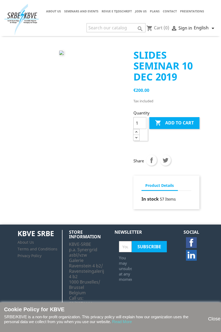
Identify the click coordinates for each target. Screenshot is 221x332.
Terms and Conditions (37, 248)
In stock (150, 199)
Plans (155, 11)
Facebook (191, 242)
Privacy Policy (30, 255)
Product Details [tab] (159, 185)
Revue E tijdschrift (117, 11)
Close (212, 318)
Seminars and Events (81, 11)
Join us (141, 11)
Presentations (192, 11)
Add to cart (174, 123)
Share (151, 160)
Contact (170, 11)
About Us (53, 11)
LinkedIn (191, 255)
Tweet (165, 160)
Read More (122, 321)
